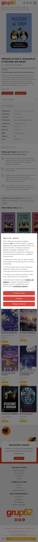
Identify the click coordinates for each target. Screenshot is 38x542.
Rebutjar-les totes (19, 304)
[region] (19, 271)
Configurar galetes (19, 293)
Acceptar (19, 298)
